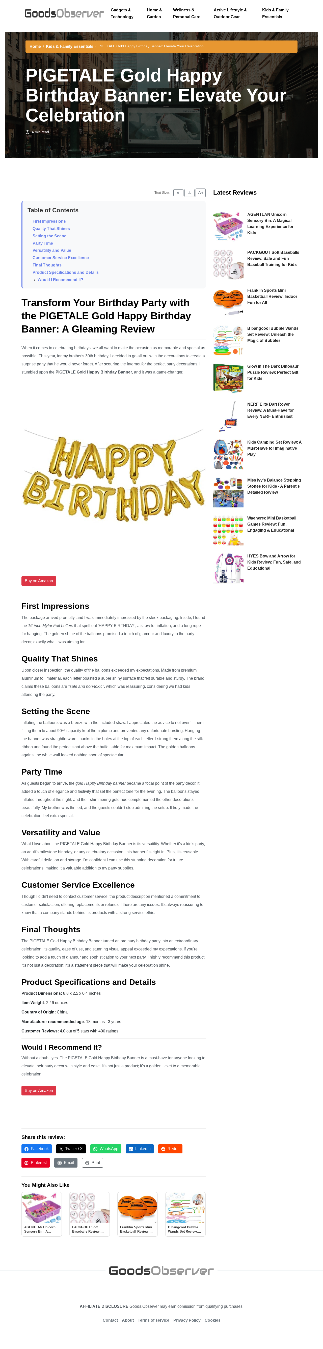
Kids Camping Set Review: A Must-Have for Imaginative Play (274, 448)
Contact (110, 1320)
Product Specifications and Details (66, 272)
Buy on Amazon (39, 581)
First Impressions (49, 221)
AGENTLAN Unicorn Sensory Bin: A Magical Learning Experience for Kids (270, 223)
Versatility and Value (52, 250)
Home (35, 46)
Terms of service (153, 1320)
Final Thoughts (47, 265)
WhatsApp (108, 1149)
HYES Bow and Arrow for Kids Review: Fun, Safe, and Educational (274, 562)
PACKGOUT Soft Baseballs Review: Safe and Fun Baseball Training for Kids (273, 258)
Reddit (173, 1149)
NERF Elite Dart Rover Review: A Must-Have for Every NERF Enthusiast (270, 410)
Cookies (213, 1320)
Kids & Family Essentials (275, 13)
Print (95, 1162)
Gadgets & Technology (122, 13)
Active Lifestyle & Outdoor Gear (230, 13)
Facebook (39, 1149)
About (128, 1320)
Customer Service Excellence (61, 258)
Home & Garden (154, 13)
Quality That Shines (51, 228)
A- (178, 193)
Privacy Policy (187, 1320)
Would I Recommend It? (60, 280)
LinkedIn (142, 1149)
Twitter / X (73, 1149)
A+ (200, 193)
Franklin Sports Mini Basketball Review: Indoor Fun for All (272, 296)
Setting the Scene (49, 236)
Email (68, 1162)
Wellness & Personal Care (186, 13)
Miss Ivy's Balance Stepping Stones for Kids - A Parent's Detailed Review (274, 486)
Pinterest (38, 1162)
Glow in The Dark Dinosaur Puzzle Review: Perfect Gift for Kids (273, 372)
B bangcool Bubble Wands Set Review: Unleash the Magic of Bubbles (273, 334)
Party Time (43, 243)
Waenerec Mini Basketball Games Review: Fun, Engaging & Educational (271, 524)
